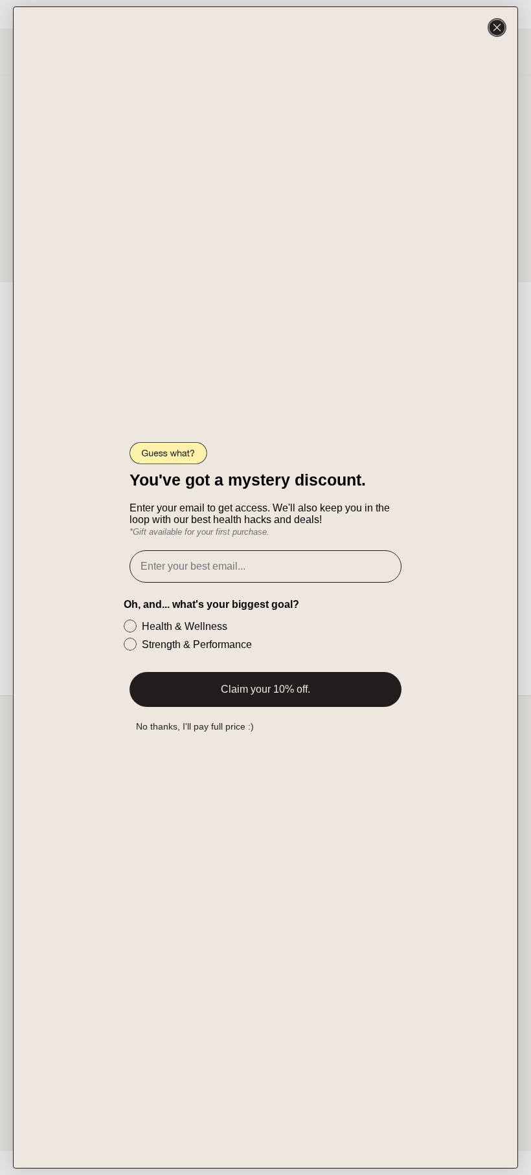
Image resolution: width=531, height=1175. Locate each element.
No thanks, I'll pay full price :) (195, 726)
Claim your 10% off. (265, 689)
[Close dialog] (497, 27)
